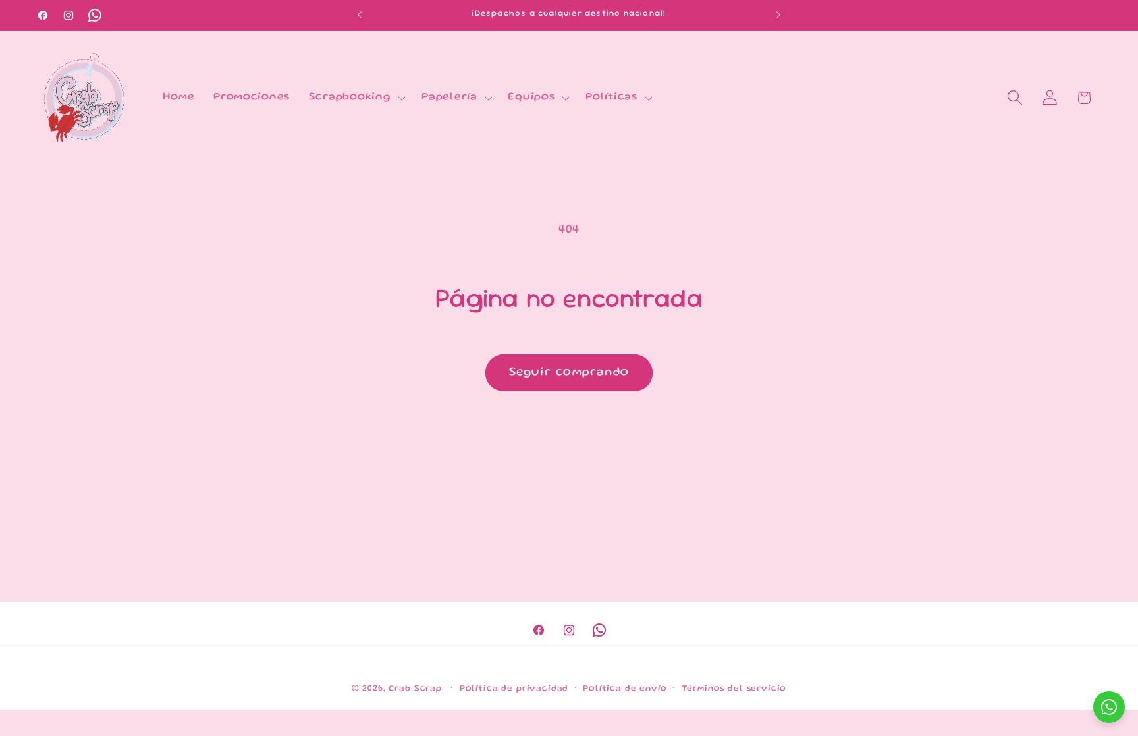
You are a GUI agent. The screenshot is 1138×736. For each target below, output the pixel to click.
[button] (355, 97)
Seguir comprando (569, 372)
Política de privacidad (514, 689)
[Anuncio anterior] (359, 15)
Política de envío (624, 689)
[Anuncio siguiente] (778, 15)
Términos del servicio (734, 689)
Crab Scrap (415, 689)
